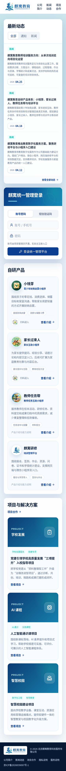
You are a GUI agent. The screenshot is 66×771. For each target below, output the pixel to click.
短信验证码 (45, 214)
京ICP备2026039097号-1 (16, 765)
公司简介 (39, 6)
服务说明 (55, 759)
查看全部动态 (48, 179)
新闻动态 (49, 6)
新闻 (34, 36)
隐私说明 (43, 759)
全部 (13, 36)
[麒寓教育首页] (17, 6)
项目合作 (58, 6)
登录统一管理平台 (35, 251)
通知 (24, 36)
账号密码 (21, 214)
